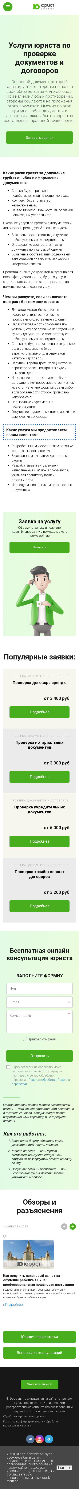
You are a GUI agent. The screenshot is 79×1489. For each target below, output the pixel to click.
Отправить (40, 1056)
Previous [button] (64, 1226)
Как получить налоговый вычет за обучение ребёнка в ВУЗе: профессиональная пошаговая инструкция (38, 1280)
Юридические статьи (39, 1337)
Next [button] (73, 1226)
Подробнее (40, 712)
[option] (39, 78)
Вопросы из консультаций (39, 1352)
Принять (64, 1468)
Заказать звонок (40, 137)
